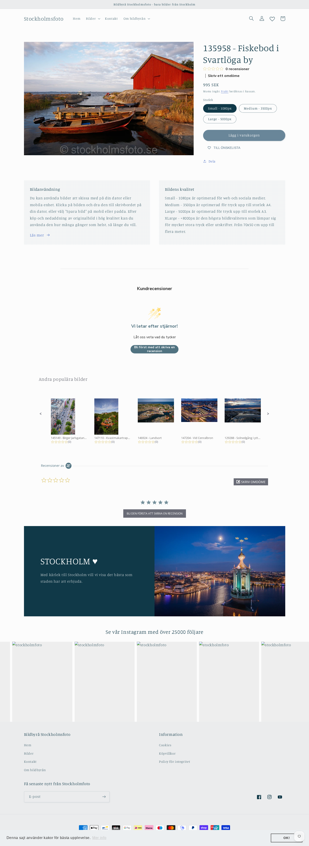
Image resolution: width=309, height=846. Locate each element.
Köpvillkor (167, 753)
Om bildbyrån (35, 770)
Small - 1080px (220, 108)
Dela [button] (212, 161)
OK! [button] (286, 838)
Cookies (165, 745)
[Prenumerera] (104, 796)
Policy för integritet (174, 761)
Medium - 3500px (258, 108)
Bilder (29, 753)
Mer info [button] (99, 838)
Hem (27, 745)
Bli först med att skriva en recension (154, 349)
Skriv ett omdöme (224, 76)
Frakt (224, 91)
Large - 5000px (219, 119)
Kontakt (30, 761)
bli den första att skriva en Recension (155, 513)
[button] (92, 19)
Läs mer (37, 235)
